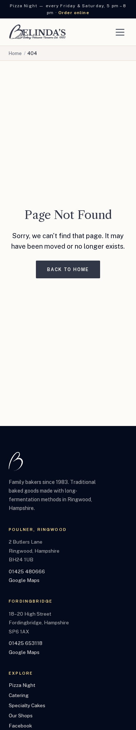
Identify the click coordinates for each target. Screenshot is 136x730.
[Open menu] (120, 32)
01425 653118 (25, 643)
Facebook (20, 726)
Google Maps (24, 580)
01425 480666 (27, 571)
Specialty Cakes (27, 705)
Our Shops (21, 715)
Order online (73, 12)
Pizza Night (22, 685)
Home (15, 53)
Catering (19, 695)
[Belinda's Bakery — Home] (37, 32)
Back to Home (68, 269)
